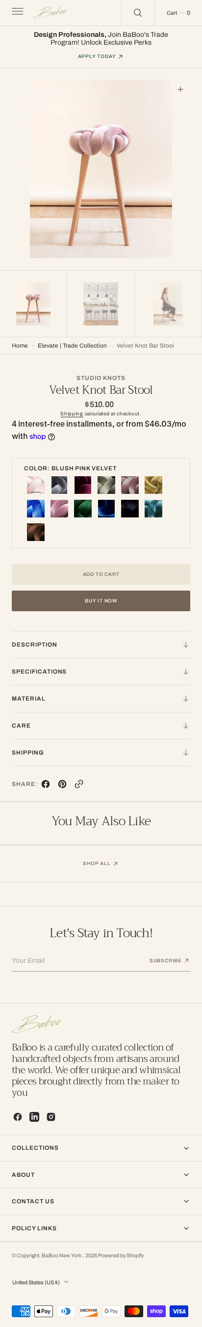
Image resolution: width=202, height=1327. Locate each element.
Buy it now (101, 600)
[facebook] (45, 786)
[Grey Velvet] (59, 485)
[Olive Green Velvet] (106, 485)
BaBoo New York (62, 1255)
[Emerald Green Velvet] (83, 508)
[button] (17, 13)
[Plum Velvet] (130, 485)
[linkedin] (34, 1117)
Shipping (71, 413)
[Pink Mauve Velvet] (59, 508)
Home (20, 345)
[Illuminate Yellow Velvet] (153, 485)
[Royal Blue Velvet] (36, 508)
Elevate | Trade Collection (72, 345)
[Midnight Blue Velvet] (106, 508)
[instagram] (51, 1117)
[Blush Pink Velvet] (36, 485)
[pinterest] (62, 786)
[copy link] (79, 786)
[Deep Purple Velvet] (83, 485)
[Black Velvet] (130, 508)
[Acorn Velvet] (36, 532)
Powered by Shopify (121, 1255)
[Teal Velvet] (153, 508)
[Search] (137, 13)
